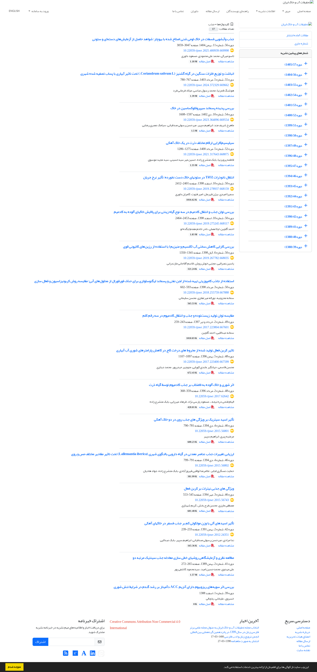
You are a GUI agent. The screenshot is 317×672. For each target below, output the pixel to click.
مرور (287, 11)
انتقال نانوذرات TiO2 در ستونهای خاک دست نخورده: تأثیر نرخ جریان (188, 177)
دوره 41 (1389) (293, 227)
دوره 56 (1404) (293, 75)
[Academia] (84, 654)
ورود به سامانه (40, 11)
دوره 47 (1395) (293, 166)
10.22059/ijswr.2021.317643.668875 (206, 154)
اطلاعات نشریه (266, 11)
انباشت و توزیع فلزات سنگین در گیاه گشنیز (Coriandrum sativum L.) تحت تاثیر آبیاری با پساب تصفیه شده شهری (157, 73)
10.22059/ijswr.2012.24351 (212, 535)
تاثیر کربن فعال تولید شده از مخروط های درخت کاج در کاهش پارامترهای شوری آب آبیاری (175, 350)
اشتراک (40, 642)
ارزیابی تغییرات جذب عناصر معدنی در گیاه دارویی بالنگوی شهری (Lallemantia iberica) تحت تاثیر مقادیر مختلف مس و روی (152, 454)
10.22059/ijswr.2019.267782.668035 (206, 258)
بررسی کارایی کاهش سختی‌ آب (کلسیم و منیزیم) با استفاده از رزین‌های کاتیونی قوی (178, 246)
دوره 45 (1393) (293, 186)
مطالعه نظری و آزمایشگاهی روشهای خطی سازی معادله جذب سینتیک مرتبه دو (183, 557)
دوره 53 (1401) (293, 105)
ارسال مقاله (212, 11)
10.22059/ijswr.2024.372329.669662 (206, 85)
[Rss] (65, 654)
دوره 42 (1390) (293, 217)
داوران (194, 11)
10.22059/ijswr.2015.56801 (212, 431)
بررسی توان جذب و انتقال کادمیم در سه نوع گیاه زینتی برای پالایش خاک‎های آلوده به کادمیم (174, 212)
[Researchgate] (75, 654)
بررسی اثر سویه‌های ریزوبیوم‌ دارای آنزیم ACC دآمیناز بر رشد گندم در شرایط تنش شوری (174, 587)
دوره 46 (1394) (293, 176)
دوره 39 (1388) (293, 247)
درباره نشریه (302, 632)
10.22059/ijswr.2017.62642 (212, 396)
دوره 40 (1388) (293, 237)
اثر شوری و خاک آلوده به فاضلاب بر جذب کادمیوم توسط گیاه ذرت (191, 385)
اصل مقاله (200, 61)
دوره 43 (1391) (293, 206)
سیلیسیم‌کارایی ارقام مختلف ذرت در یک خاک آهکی (200, 143)
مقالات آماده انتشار (297, 35)
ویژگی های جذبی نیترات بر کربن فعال (209, 488)
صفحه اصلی (304, 11)
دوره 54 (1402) (293, 95)
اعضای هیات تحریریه (298, 636)
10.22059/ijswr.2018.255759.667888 (206, 292)
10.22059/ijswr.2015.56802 (212, 465)
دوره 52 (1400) (293, 115)
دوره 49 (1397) (293, 146)
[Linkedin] (92, 654)
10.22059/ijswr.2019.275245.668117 (206, 223)
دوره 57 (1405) (293, 65)
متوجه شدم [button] (14, 666)
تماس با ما (178, 11)
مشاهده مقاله (226, 61)
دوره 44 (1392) (293, 196)
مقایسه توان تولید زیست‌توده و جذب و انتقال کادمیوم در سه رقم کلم (188, 315)
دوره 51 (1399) (293, 125)
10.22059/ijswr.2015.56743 (212, 500)
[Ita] (101, 654)
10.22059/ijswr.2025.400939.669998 (206, 50)
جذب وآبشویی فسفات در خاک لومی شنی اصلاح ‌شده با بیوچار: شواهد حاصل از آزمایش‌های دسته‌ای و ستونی (163, 39)
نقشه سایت (303, 650)
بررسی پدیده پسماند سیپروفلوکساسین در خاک (202, 108)
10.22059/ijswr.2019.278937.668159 (206, 189)
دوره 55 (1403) (293, 85)
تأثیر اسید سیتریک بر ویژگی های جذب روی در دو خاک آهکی (194, 419)
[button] (222, 667)
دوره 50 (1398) (293, 135)
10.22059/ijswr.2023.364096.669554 (206, 120)
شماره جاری (301, 43)
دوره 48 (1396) (293, 156)
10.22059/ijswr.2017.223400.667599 (206, 362)
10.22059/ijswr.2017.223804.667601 (206, 327)
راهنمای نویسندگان (237, 11)
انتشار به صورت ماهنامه (245, 641)
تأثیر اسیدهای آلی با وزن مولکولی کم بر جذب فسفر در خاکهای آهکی (189, 523)
